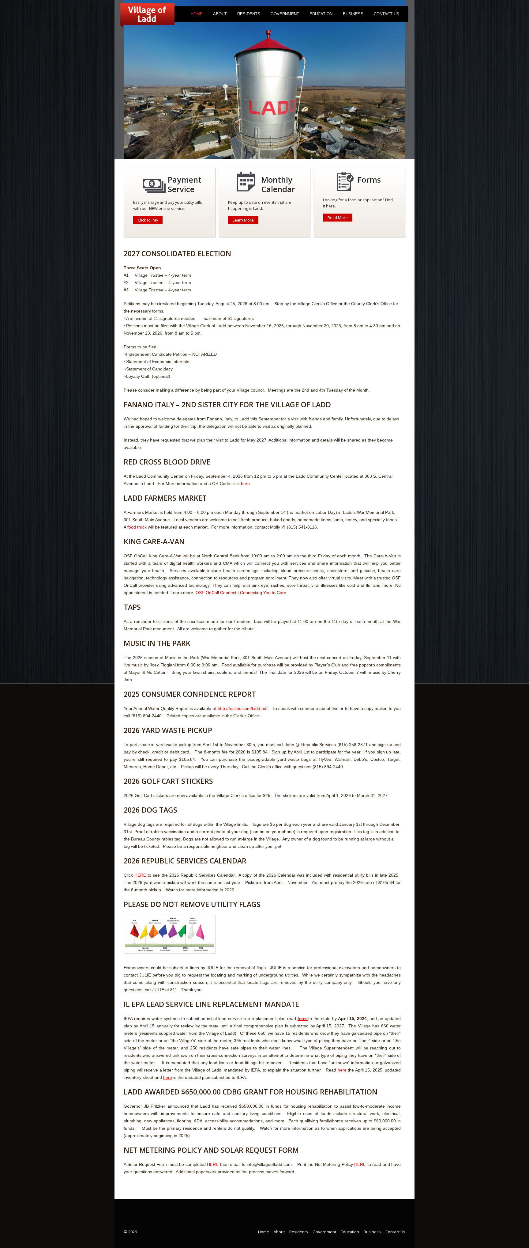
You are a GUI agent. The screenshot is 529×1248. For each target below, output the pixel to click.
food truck (137, 527)
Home (197, 14)
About (220, 14)
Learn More (243, 220)
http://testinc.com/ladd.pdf (243, 708)
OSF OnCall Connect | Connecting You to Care (241, 592)
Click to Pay (148, 220)
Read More (338, 217)
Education (321, 14)
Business (353, 14)
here (245, 483)
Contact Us (386, 14)
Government (285, 14)
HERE (213, 1164)
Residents (248, 14)
